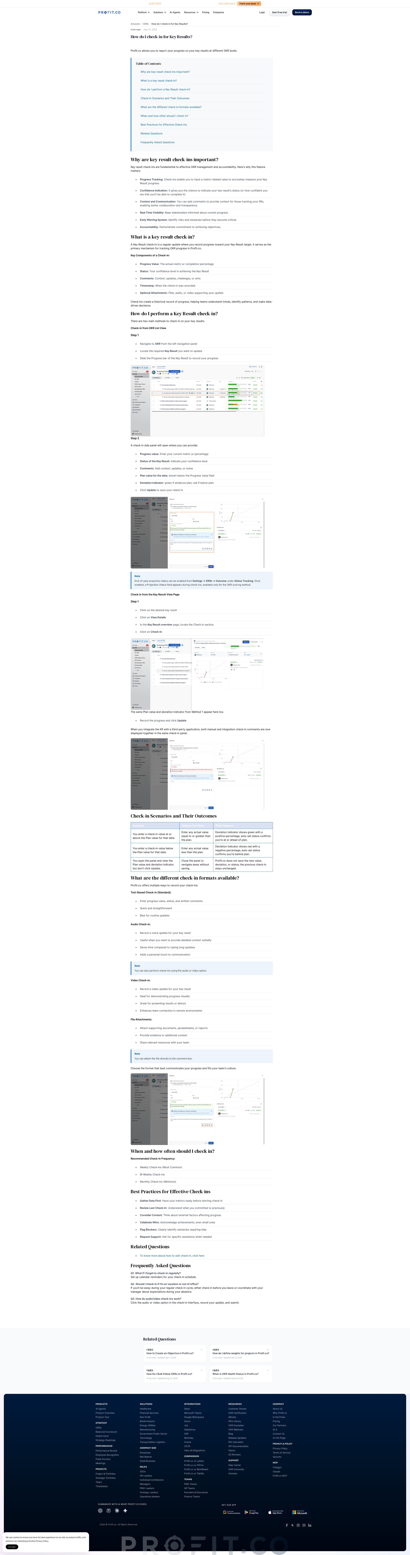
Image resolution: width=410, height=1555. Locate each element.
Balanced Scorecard (106, 1431)
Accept (12, 1547)
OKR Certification (237, 1412)
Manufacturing (147, 1429)
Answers (135, 23)
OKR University (236, 1469)
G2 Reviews (234, 1454)
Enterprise (218, 12)
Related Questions (152, 133)
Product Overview (105, 1412)
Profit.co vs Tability (194, 1473)
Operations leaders (150, 1496)
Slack (187, 1408)
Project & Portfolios (105, 1473)
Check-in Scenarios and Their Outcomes (165, 98)
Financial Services (149, 1412)
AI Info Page (279, 1437)
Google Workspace (194, 1417)
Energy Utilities (147, 1425)
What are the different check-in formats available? (171, 107)
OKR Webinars (235, 1429)
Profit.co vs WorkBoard (196, 1469)
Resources (189, 12)
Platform (142, 12)
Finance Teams (192, 1496)
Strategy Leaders (149, 1492)
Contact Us (278, 1433)
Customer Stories (237, 1408)
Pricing (205, 12)
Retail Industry (147, 1421)
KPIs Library (234, 1421)
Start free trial (279, 12)
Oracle (187, 1442)
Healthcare (145, 1408)
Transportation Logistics (152, 1442)
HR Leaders (146, 1475)
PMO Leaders (147, 1488)
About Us (277, 1408)
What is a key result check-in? (159, 80)
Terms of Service (281, 1452)
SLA (275, 1429)
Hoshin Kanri (102, 1436)
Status (231, 1450)
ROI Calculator (235, 1442)
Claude (276, 1471)
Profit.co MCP (280, 1475)
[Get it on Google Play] (232, 1512)
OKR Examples (236, 1425)
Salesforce (189, 1429)
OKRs (146, 23)
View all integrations (194, 1450)
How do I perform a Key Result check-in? (165, 89)
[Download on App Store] (277, 1512)
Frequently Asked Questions (158, 142)
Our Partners (279, 1425)
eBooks (232, 1417)
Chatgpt (277, 1467)
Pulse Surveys (103, 1459)
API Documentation (238, 1446)
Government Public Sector (153, 1433)
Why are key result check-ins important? (165, 71)
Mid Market (146, 1456)
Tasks (99, 1482)
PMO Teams (190, 1484)
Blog (230, 1433)
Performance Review (106, 1450)
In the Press (279, 1417)
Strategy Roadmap (105, 1440)
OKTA (187, 1446)
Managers (145, 1484)
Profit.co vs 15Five (194, 1465)
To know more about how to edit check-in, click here (172, 1255)
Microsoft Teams (192, 1412)
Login (262, 12)
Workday (188, 1437)
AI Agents (175, 12)
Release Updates (237, 1437)
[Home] (109, 12)
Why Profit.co (280, 1412)
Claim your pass (249, 3)
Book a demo (302, 12)
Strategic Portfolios (106, 1478)
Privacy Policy (280, 1448)
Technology (146, 1437)
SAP (186, 1433)
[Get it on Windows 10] (301, 1512)
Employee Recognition (107, 1454)
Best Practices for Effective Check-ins (164, 124)
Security (277, 1456)
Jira (186, 1425)
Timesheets (102, 1486)
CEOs (143, 1471)
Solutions (158, 12)
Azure (187, 1421)
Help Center (234, 1465)
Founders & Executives (196, 1492)
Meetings (100, 1463)
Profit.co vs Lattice (194, 1461)
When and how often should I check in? (164, 115)
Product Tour (102, 1417)
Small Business (147, 1461)
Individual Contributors (152, 1479)
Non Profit (145, 1417)
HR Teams (189, 1488)
